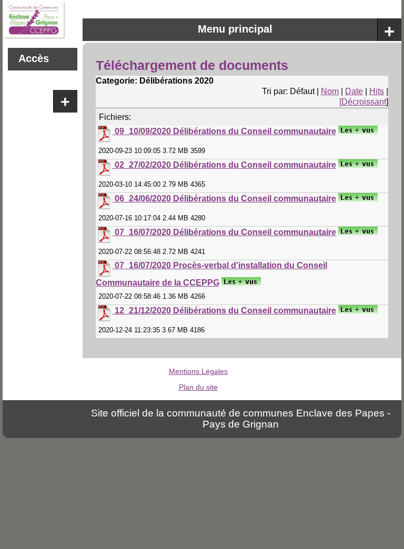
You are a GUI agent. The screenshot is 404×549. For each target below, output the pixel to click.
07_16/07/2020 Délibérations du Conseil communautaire (225, 232)
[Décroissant (362, 101)
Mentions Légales (198, 371)
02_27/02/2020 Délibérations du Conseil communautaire (225, 164)
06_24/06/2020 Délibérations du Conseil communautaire (225, 198)
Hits (376, 91)
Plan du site (198, 387)
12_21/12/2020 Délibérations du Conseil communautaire (225, 310)
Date (354, 91)
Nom (330, 91)
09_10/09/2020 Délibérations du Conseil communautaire (225, 131)
